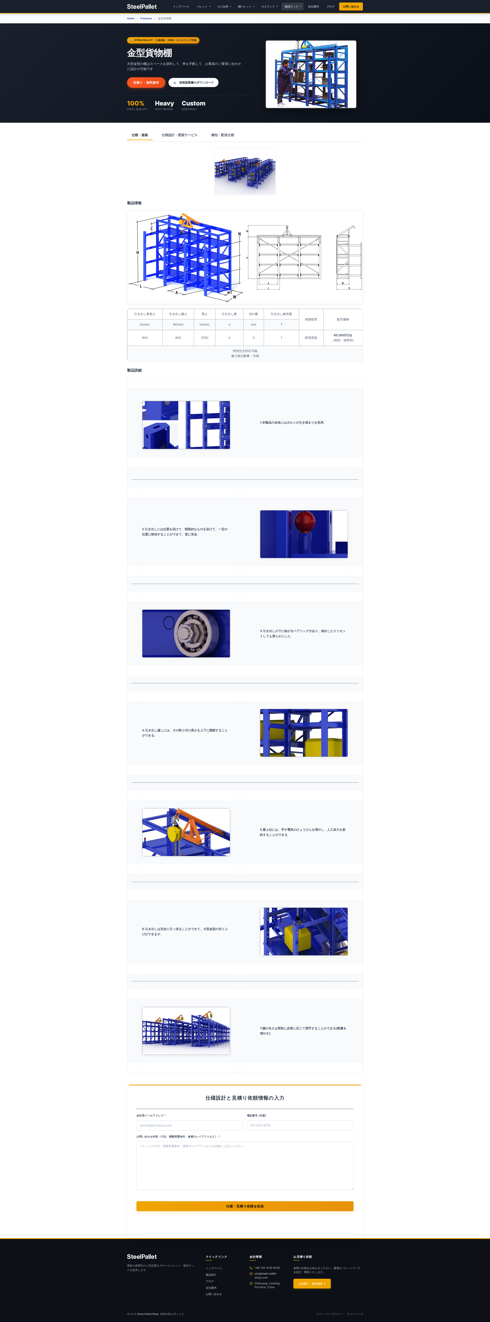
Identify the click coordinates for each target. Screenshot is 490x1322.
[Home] (162, 1256)
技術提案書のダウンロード (196, 82)
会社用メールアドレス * (151, 1115)
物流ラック (291, 6)
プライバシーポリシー (329, 1313)
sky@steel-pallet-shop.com (266, 1275)
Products (146, 18)
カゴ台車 (222, 6)
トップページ (181, 6)
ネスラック (268, 6)
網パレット (245, 6)
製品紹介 (211, 1274)
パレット (202, 6)
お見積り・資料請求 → (312, 1283)
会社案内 (313, 6)
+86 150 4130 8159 (267, 1267)
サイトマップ (355, 1313)
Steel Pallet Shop (147, 1313)
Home (130, 18)
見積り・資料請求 (146, 82)
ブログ (331, 6)
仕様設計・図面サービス (180, 135)
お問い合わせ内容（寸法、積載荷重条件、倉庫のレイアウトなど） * (178, 1136)
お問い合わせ (351, 6)
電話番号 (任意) (256, 1115)
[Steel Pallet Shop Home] (142, 6)
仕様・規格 (140, 135)
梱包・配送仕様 (222, 135)
